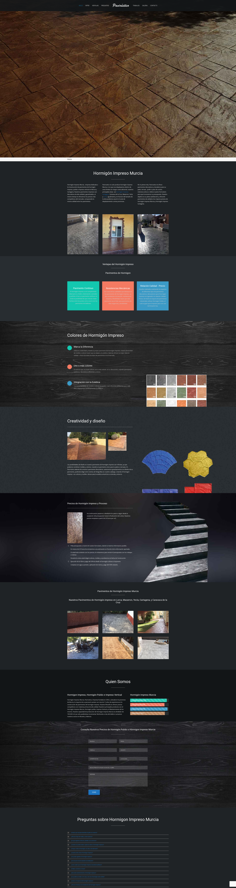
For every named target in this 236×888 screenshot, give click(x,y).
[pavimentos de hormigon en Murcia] (153, 637)
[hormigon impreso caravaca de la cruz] (82, 611)
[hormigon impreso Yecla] (117, 637)
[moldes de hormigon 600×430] (86, 433)
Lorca (105, 197)
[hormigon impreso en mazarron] (82, 637)
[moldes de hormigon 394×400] (117, 433)
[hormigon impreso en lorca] (153, 611)
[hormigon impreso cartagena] (117, 611)
